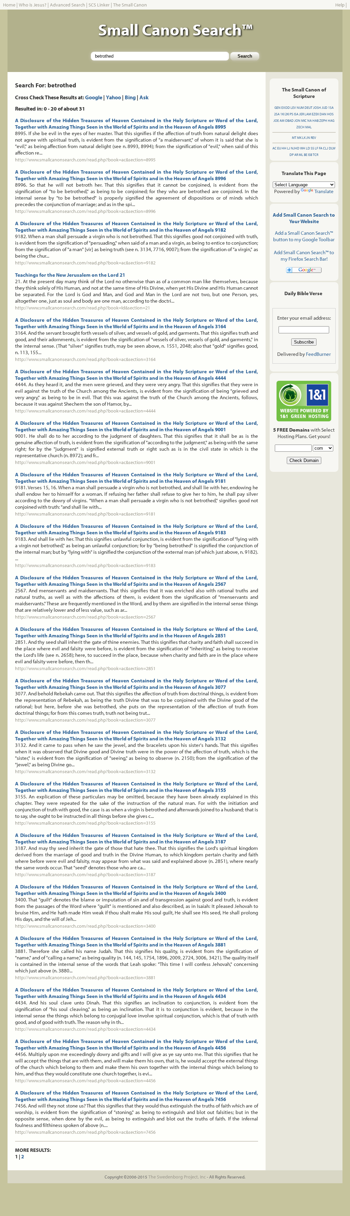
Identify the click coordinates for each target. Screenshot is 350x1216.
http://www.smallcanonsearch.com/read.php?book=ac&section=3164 (85, 359)
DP (292, 155)
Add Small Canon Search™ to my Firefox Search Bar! (304, 255)
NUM (300, 107)
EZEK (315, 114)
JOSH (317, 107)
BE (305, 155)
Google (93, 97)
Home (9, 5)
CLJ (325, 148)
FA (320, 148)
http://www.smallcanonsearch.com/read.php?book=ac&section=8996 (85, 211)
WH (302, 148)
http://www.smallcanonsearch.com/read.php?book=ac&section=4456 (85, 1080)
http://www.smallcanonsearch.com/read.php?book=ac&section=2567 (85, 617)
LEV (293, 107)
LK (304, 137)
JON (297, 120)
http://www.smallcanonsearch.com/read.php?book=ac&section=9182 (85, 263)
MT (294, 137)
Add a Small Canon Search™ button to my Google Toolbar (304, 236)
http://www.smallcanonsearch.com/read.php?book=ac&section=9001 (85, 462)
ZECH (300, 127)
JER (301, 114)
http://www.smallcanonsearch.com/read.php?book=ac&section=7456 (85, 1132)
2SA (277, 114)
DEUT (308, 107)
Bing (130, 97)
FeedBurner (318, 354)
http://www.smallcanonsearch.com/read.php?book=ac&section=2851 (85, 668)
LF (316, 148)
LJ (288, 148)
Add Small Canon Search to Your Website (304, 218)
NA (309, 120)
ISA (296, 114)
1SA (331, 107)
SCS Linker (99, 5)
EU (279, 148)
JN (308, 137)
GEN (277, 107)
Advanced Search (67, 5)
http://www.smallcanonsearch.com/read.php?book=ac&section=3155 (85, 823)
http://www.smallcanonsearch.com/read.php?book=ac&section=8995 (85, 160)
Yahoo (113, 97)
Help (340, 5)
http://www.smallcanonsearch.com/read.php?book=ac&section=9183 (85, 565)
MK (299, 137)
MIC (304, 120)
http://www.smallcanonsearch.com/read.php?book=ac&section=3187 (85, 874)
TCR (315, 155)
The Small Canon (130, 5)
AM (282, 120)
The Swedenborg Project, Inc (177, 1177)
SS (312, 148)
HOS (330, 114)
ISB (310, 155)
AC (274, 148)
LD (308, 148)
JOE (276, 120)
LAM (308, 114)
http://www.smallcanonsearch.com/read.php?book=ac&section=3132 (85, 771)
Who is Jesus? (32, 5)
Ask (144, 97)
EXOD (285, 107)
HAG (331, 120)
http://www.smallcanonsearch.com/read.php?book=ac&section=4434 (85, 1029)
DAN (323, 114)
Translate (324, 191)
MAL (308, 127)
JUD (324, 107)
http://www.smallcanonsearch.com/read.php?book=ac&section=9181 (85, 514)
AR (296, 155)
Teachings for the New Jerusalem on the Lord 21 (70, 275)
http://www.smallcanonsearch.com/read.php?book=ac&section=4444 (85, 411)
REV (313, 137)
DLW (332, 148)
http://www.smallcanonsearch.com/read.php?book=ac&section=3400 (85, 926)
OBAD (289, 120)
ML (301, 155)
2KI (287, 114)
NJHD (295, 148)
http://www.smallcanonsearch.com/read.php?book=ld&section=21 (82, 308)
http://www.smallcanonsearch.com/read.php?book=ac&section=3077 (85, 720)
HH (284, 148)
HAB (315, 120)
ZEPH (323, 120)
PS (291, 114)
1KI (282, 114)
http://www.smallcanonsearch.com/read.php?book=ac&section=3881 (85, 977)
